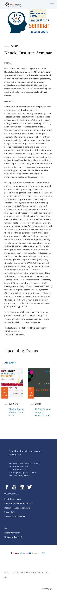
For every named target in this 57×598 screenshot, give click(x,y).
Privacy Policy (10, 512)
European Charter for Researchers (18, 503)
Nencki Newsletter (12, 533)
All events (10, 363)
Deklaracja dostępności (13, 537)
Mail (6, 528)
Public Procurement (12, 499)
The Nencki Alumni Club (14, 517)
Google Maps (24, 475)
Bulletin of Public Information (17, 508)
